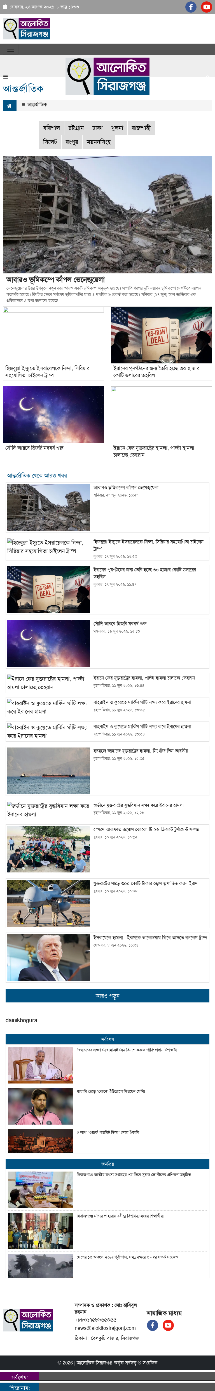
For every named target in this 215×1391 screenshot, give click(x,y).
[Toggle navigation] (10, 49)
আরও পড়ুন (108, 995)
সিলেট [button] (50, 142)
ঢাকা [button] (97, 128)
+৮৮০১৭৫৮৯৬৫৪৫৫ (95, 1319)
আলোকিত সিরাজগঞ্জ (95, 1363)
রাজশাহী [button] (141, 128)
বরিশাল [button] (51, 128)
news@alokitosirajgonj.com (105, 1328)
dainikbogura (21, 1020)
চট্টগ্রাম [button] (76, 128)
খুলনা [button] (117, 128)
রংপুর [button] (72, 142)
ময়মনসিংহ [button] (99, 142)
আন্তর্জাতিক (36, 104)
